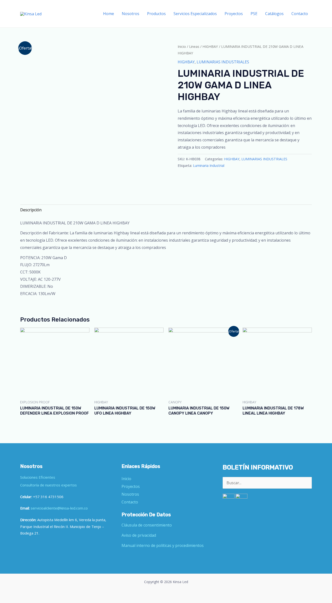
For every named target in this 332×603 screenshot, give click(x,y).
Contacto (299, 13)
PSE (254, 13)
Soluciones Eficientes (37, 477)
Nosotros (130, 13)
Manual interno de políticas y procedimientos (163, 545)
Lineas (194, 46)
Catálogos (274, 13)
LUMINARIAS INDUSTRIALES (223, 62)
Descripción (31, 209)
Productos (156, 13)
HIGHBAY (210, 46)
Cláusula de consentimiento (147, 525)
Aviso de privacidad (139, 535)
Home (108, 13)
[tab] (31, 210)
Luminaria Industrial (208, 165)
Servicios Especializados (195, 13)
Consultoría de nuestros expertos (48, 485)
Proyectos (234, 13)
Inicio (182, 46)
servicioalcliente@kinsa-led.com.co (59, 508)
